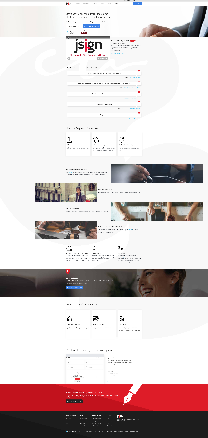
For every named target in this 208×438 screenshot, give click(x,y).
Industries (68, 421)
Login (141, 0)
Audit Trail (81, 421)
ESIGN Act (130, 229)
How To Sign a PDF (95, 421)
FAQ (108, 423)
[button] (71, 431)
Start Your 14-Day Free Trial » (118, 53)
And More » (109, 381)
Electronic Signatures (83, 418)
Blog (66, 423)
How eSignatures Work (96, 415)
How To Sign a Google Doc (96, 425)
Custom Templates (83, 423)
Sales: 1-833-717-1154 (126, 0)
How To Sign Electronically (96, 418)
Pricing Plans (68, 418)
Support (135, 0)
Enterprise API (82, 425)
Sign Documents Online (71, 415)
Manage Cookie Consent (99, 431)
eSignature (124, 257)
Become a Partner (110, 425)
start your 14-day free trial (91, 26)
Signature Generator (70, 425)
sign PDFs (70, 172)
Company (109, 415)
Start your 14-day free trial (74, 401)
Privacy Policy (89, 431)
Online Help (109, 421)
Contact (108, 418)
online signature (72, 212)
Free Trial (137, 3)
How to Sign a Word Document (97, 423)
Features (81, 415)
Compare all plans (74, 26)
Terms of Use (81, 431)
